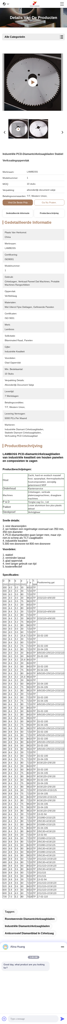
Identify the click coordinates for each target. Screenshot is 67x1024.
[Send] (62, 1018)
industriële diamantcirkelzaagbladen (27, 926)
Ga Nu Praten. (49, 202)
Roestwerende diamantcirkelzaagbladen (30, 919)
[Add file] (4, 1018)
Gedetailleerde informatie (17, 213)
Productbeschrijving (49, 213)
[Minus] (62, 947)
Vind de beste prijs (18, 202)
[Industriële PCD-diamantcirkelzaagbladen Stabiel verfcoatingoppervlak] (33, 82)
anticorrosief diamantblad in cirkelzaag (29, 933)
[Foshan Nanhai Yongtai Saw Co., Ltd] (35, 3)
